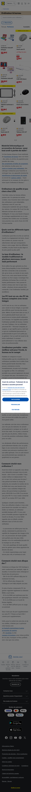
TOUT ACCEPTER (15, 399)
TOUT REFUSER (15, 409)
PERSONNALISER (15, 404)
